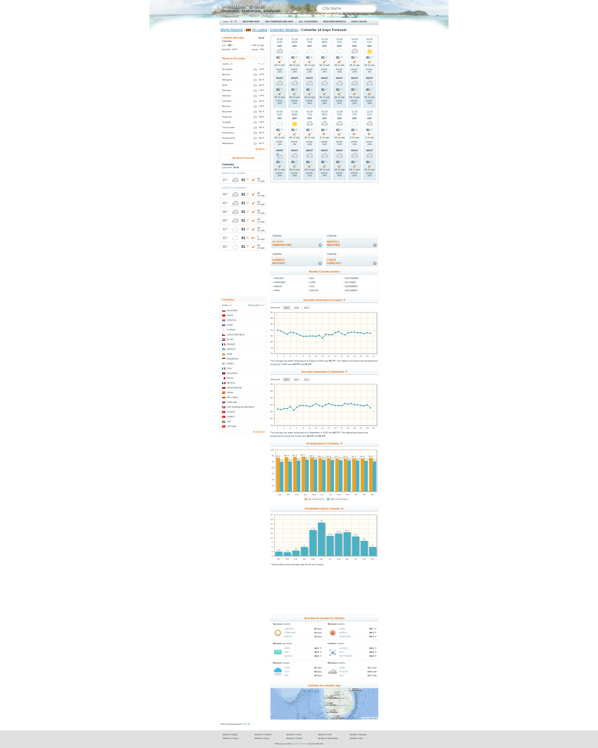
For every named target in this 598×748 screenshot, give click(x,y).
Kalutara (226, 95)
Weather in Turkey (294, 735)
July (312, 286)
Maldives (232, 373)
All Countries (308, 21)
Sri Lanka (259, 30)
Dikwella (226, 90)
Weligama (227, 79)
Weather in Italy (356, 738)
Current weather (233, 38)
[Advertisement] (324, 207)
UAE (229, 421)
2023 (306, 379)
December (351, 290)
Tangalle (226, 122)
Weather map (251, 21)
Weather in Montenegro (328, 738)
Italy (230, 368)
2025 (296, 307)
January (279, 278)
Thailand (232, 402)
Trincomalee (228, 127)
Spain (230, 392)
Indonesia (232, 359)
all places (260, 148)
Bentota (226, 74)
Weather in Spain (261, 738)
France (231, 344)
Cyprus (231, 330)
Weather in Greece (231, 738)
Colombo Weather (284, 30)
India (230, 354)
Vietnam (231, 426)
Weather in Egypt (230, 735)
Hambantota (228, 138)
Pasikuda (227, 117)
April (277, 290)
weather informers (300, 744)
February (280, 282)
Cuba (230, 325)
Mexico (231, 383)
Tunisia (231, 412)
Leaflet (364, 718)
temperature (282, 243)
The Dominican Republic (241, 407)
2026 (286, 307)
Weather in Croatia (294, 738)
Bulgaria (232, 310)
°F (236, 21)
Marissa (226, 106)
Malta (230, 378)
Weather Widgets (334, 21)
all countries (259, 431)
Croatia (231, 320)
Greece (231, 349)
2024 (306, 307)
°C (231, 21)
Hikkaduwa (227, 143)
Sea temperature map (279, 21)
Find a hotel (359, 21)
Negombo (227, 111)
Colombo (226, 101)
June (312, 282)
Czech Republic (236, 335)
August (314, 290)
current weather (278, 262)
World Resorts (231, 30)
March (278, 286)
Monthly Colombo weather (324, 271)
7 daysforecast (334, 262)
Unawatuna (228, 132)
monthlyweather (333, 243)
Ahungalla (227, 69)
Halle (224, 85)
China (230, 315)
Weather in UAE (325, 735)
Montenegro (234, 388)
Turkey (231, 417)
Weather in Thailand (263, 735)
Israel (230, 363)
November (351, 286)
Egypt (230, 339)
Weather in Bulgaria (358, 735)
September (351, 278)
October (350, 282)
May (312, 278)
